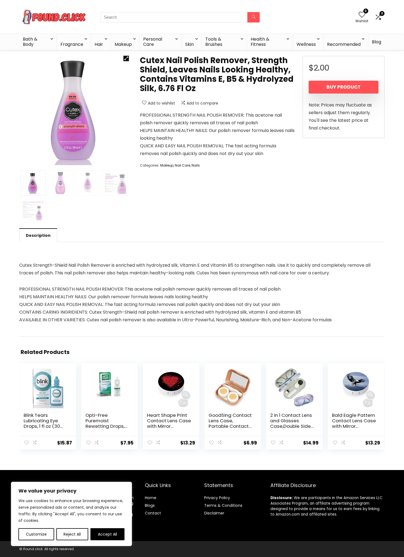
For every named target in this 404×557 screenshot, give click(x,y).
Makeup (123, 44)
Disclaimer (214, 513)
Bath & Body (30, 41)
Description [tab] (38, 235)
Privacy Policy (217, 497)
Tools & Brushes (213, 41)
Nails (196, 165)
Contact (153, 513)
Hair (99, 44)
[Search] (253, 17)
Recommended (344, 44)
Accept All (107, 534)
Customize (36, 534)
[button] (126, 58)
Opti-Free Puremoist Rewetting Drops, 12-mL (104, 423)
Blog (376, 42)
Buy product (343, 87)
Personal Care (152, 41)
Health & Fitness (260, 41)
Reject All (72, 534)
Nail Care (182, 165)
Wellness (306, 44)
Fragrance (71, 44)
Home (150, 497)
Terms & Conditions (223, 505)
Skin (189, 44)
